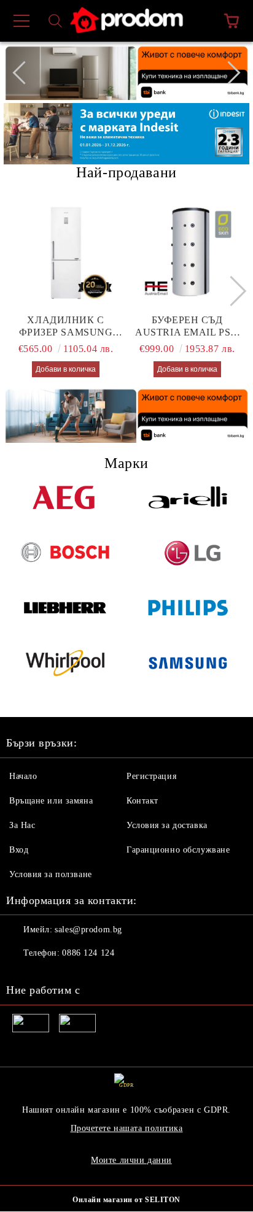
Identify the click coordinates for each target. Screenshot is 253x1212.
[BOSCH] (65, 560)
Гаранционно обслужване (178, 849)
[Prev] (24, 72)
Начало (23, 776)
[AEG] (65, 505)
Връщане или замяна (51, 800)
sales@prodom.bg (88, 929)
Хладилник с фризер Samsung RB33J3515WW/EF (66, 327)
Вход (18, 849)
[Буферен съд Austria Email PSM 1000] (187, 253)
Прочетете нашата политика (127, 1128)
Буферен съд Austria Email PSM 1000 (187, 327)
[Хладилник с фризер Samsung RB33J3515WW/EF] (66, 253)
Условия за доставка (167, 825)
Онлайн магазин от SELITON (126, 1199)
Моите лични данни (131, 1160)
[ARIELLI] (188, 505)
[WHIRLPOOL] (65, 671)
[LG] (188, 560)
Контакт (142, 800)
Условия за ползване (50, 874)
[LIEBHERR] (65, 615)
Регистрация (151, 776)
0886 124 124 (88, 952)
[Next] (228, 72)
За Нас (22, 825)
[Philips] (188, 615)
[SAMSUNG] (188, 671)
